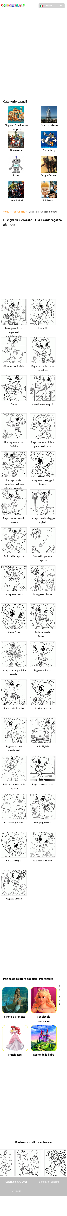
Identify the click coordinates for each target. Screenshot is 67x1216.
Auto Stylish (42, 746)
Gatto (14, 404)
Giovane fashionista (13, 366)
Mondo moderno (49, 125)
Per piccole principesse (43, 1019)
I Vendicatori (16, 200)
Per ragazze (9, 46)
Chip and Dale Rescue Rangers (16, 127)
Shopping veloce (42, 822)
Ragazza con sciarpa (42, 784)
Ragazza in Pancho (14, 708)
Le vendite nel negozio (42, 404)
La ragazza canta (14, 594)
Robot (16, 175)
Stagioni (7, 53)
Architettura (10, 26)
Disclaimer (21, 1201)
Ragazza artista (14, 898)
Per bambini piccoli (13, 67)
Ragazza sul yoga (43, 670)
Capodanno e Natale (14, 73)
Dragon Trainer (49, 175)
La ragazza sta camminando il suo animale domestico (14, 484)
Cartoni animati (11, 40)
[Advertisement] (33, 263)
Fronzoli (42, 328)
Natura (7, 87)
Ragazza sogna (13, 860)
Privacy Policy (16, 1211)
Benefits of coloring (49, 1182)
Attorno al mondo (13, 19)
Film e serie (9, 80)
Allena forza (13, 632)
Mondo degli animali (14, 33)
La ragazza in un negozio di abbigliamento (13, 332)
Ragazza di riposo (42, 860)
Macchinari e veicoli (14, 13)
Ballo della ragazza (14, 556)
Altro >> (59, 995)
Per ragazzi (9, 60)
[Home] (13, 4)
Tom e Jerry (49, 150)
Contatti (16, 1191)
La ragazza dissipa (42, 594)
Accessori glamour (14, 822)
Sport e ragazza (42, 708)
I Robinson (48, 200)
